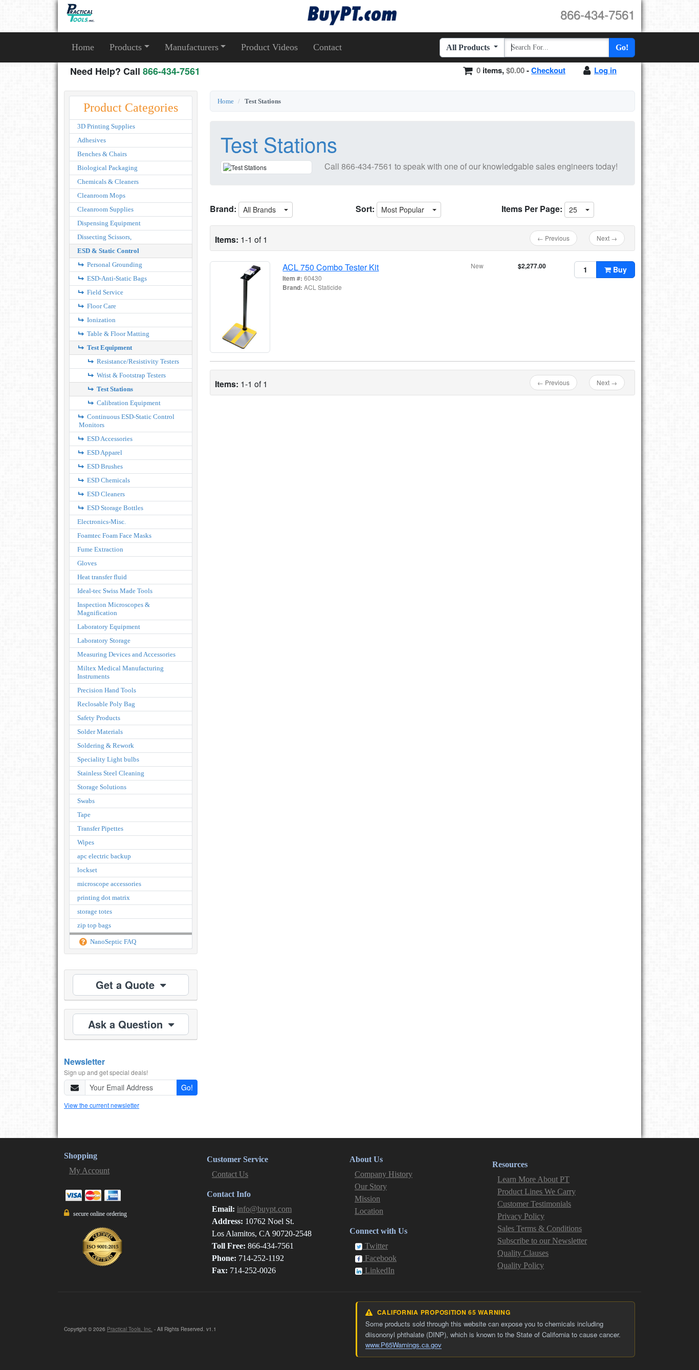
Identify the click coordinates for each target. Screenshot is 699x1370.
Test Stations (114, 389)
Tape (84, 814)
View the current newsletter (101, 1105)
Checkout (548, 70)
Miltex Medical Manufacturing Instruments (120, 672)
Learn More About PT (533, 1179)
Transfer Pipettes (100, 828)
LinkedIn (379, 1270)
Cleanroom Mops (101, 195)
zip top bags (94, 925)
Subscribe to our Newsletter (542, 1240)
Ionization (100, 320)
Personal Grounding (113, 264)
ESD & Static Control (108, 251)
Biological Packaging (107, 168)
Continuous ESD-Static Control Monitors (126, 421)
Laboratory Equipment (108, 626)
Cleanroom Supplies (105, 209)
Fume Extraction (100, 549)
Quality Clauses (523, 1253)
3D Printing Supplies (106, 126)
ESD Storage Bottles (114, 508)
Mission (367, 1198)
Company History (383, 1174)
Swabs (86, 801)
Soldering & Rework (105, 745)
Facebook (380, 1258)
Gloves (87, 563)
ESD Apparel (103, 452)
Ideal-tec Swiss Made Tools (114, 591)
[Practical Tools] (79, 13)
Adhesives (91, 140)
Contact (327, 47)
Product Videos (269, 47)
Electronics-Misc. (101, 521)
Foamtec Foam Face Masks (114, 535)
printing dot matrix (103, 897)
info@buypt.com (264, 1209)
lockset (87, 870)
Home (83, 47)
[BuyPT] (352, 14)
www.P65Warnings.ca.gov (403, 1345)
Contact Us (230, 1174)
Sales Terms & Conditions (539, 1228)
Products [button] (126, 47)
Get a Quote (127, 984)
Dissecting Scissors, (104, 237)
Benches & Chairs (102, 154)
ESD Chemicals (107, 480)
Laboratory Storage (103, 640)
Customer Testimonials (534, 1203)
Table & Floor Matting (117, 334)
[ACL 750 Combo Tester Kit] (240, 307)
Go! (622, 47)
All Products (469, 47)
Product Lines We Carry (536, 1191)
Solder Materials (100, 731)
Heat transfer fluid (102, 577)
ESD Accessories (109, 438)
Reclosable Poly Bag (106, 704)
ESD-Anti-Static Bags (116, 278)
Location (369, 1211)
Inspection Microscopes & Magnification (113, 609)
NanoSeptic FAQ (112, 941)
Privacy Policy (520, 1216)
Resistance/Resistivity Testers (137, 361)
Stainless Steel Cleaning (110, 773)
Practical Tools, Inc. (129, 1329)
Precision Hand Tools (106, 690)
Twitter (375, 1245)
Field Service (104, 292)
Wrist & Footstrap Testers (130, 375)
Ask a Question (127, 1024)
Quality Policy (520, 1265)
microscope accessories (109, 884)
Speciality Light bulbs (108, 759)
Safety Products (98, 718)
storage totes (94, 911)
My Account (89, 1170)
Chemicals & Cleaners (108, 181)
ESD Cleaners (105, 494)
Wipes (85, 842)
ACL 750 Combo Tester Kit (330, 267)
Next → (607, 238)
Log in (605, 70)
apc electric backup (104, 856)
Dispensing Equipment (109, 223)
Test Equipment (108, 347)
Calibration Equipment (128, 403)
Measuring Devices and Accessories (126, 654)
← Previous (553, 238)
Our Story (371, 1186)
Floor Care (100, 306)
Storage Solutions (101, 787)
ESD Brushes (104, 466)
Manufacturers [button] (192, 47)
